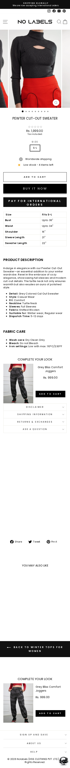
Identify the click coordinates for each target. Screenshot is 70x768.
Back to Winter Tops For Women (37, 649)
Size (35, 142)
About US (34, 743)
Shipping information (35, 414)
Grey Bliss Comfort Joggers (50, 369)
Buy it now (35, 202)
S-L (35, 148)
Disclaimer (35, 407)
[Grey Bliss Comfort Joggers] (18, 383)
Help (34, 751)
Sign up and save (34, 734)
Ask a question (35, 429)
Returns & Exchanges (35, 421)
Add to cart (50, 393)
